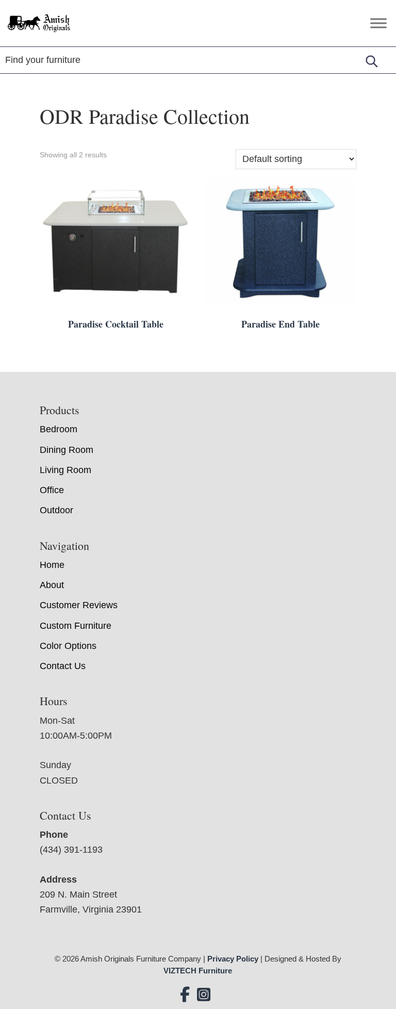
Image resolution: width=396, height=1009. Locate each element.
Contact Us (63, 666)
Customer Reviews (79, 605)
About (52, 585)
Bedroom (58, 429)
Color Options (68, 646)
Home (52, 565)
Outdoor (56, 510)
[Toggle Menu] (378, 23)
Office (52, 490)
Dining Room (66, 450)
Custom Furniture (75, 626)
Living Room (65, 470)
